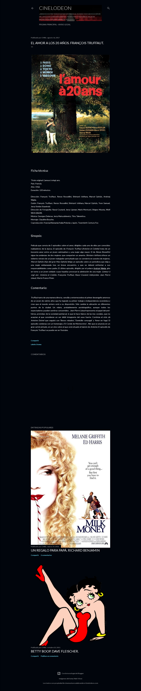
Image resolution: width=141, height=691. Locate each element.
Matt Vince (78, 679)
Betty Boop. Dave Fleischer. (55, 651)
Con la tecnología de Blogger (73, 673)
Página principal (48, 24)
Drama (38, 344)
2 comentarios (46, 555)
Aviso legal (64, 24)
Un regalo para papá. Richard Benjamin (65, 550)
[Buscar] (108, 7)
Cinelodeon (55, 8)
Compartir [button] (35, 341)
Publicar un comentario (49, 656)
